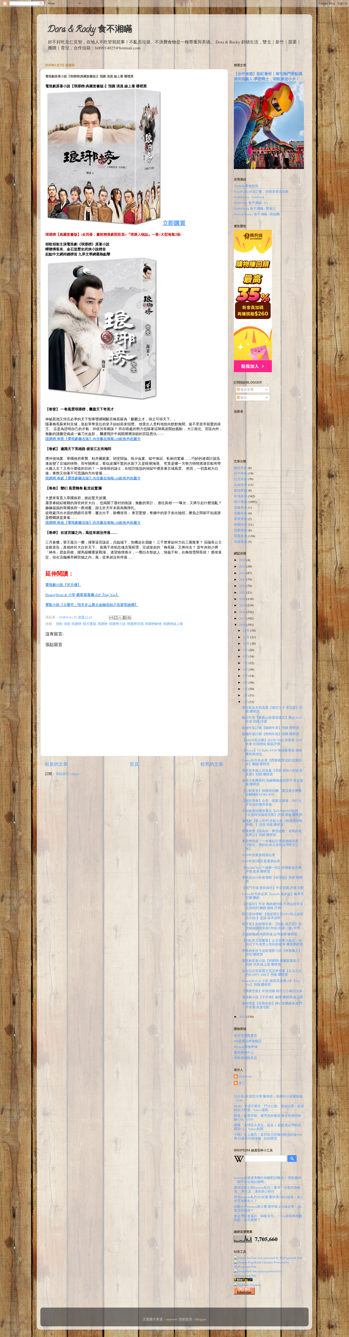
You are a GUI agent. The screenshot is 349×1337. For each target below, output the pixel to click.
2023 (242, 579)
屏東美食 (240, 519)
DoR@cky (245, 1076)
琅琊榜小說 (117, 624)
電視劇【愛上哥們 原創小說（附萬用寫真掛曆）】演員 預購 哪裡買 (272, 823)
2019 (242, 605)
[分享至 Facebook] (124, 617)
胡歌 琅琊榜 (72, 624)
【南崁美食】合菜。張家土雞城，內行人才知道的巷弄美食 (272, 802)
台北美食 (240, 479)
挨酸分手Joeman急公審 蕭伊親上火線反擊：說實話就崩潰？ (267, 1208)
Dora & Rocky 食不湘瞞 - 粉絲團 (257, 214)
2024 (242, 573)
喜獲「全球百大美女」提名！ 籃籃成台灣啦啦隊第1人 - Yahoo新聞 (267, 1127)
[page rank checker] (247, 1285)
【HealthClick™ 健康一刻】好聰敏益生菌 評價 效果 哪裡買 (272, 869)
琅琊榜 (103, 624)
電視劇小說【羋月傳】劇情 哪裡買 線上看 (272, 997)
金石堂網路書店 (245, 1035)
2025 (242, 566)
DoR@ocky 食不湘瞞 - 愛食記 (255, 208)
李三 (242, 1083)
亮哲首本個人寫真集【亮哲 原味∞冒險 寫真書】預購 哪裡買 (272, 772)
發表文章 (247, 389)
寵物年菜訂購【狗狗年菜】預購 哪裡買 (270, 734)
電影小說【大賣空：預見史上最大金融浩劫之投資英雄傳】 (91, 604)
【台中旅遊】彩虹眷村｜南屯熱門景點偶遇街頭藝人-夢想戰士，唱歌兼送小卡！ (268, 76)
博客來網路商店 (245, 1058)
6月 (246, 669)
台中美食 (240, 473)
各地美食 (240, 496)
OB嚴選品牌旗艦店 (248, 1041)
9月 (246, 650)
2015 (242, 1016)
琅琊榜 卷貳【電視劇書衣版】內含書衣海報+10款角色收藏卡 (93, 478)
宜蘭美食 (240, 513)
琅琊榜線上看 (173, 624)
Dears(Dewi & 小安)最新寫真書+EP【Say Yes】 (82, 594)
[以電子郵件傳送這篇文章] (111, 617)
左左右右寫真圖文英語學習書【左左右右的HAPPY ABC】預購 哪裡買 (272, 973)
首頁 (134, 764)
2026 (242, 560)
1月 (246, 702)
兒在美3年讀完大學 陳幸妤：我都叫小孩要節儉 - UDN (268, 1098)
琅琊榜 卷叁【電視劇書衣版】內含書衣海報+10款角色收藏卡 (93, 522)
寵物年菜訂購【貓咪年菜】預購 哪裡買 (270, 728)
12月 (246, 630)
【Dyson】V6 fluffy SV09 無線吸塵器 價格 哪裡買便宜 (272, 752)
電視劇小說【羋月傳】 (63, 584)
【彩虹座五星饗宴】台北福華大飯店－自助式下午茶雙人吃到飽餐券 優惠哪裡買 (272, 942)
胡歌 (59, 624)
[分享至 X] (120, 617)
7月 (246, 663)
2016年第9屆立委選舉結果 (261, 861)
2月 (246, 695)
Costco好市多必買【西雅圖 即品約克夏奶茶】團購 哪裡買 (272, 762)
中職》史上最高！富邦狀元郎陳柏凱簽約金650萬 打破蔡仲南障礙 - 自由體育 (268, 1136)
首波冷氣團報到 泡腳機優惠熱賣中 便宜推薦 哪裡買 (272, 782)
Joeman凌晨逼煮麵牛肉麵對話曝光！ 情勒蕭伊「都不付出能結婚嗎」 (267, 1180)
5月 (246, 676)
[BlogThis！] (115, 617)
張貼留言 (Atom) (68, 774)
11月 (246, 637)
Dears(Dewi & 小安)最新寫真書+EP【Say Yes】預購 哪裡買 (271, 983)
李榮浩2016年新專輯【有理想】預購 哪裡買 (272, 879)
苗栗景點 (240, 530)
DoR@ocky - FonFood (249, 197)
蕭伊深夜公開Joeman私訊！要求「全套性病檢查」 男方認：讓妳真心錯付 (267, 1189)
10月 (246, 643)
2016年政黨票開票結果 (258, 855)
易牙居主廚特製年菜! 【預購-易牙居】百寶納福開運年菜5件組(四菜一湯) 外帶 (272, 926)
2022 (242, 586)
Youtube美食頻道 (246, 186)
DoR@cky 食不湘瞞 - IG (251, 203)
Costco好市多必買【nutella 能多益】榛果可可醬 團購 (273, 896)
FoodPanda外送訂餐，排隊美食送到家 (261, 191)
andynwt (171, 1319)
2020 (242, 599)
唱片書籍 (89, 624)
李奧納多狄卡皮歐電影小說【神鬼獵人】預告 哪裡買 (272, 952)
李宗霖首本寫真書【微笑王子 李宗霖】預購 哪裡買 (272, 709)
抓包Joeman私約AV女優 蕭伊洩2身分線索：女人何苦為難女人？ (269, 1199)
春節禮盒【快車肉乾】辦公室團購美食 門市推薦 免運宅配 (272, 1005)
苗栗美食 (240, 536)
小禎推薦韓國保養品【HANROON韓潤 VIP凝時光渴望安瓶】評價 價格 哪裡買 (272, 813)
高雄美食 (240, 541)
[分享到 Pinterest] (129, 617)
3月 (246, 689)
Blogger (200, 1319)
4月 (246, 682)
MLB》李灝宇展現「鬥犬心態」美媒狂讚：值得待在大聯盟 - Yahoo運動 (269, 1108)
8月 (246, 656)
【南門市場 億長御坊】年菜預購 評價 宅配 (273, 888)
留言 (243, 397)
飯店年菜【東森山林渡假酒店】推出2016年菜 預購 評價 (272, 719)
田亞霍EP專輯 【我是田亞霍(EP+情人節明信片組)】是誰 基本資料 (272, 916)
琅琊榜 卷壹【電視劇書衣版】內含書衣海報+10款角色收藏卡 (93, 438)
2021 (242, 592)
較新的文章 (56, 764)
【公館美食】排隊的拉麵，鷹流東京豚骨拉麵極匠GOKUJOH (272, 792)
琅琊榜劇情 (153, 624)
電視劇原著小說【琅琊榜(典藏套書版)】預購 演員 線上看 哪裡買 (271, 962)
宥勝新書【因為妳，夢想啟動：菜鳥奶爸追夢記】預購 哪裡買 (272, 833)
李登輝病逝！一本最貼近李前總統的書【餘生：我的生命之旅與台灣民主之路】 (270, 845)
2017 (242, 618)
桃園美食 (240, 524)
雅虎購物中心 (244, 1052)
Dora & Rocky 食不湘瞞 (89, 30)
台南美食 (240, 485)
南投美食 (240, 468)
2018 (242, 612)
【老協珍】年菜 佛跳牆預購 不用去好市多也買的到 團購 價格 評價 (272, 906)
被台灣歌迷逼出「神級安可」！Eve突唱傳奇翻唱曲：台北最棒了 (268, 1218)
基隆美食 (240, 507)
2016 (242, 625)
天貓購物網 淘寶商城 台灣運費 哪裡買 (269, 934)
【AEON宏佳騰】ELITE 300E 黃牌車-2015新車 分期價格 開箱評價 (272, 742)
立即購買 (174, 223)
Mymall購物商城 (246, 1047)
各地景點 (240, 490)
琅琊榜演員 (135, 624)
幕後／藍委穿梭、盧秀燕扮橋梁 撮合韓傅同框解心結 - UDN (267, 1117)
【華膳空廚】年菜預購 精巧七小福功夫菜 (272, 991)
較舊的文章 (212, 764)
